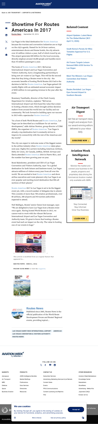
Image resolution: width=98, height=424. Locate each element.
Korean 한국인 (83, 395)
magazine (41, 269)
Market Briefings (25, 379)
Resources (23, 392)
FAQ (44, 395)
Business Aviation (7, 392)
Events (45, 385)
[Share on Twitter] (5, 42)
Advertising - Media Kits (86, 388)
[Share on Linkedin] (5, 35)
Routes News (16, 34)
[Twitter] (41, 365)
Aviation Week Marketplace (87, 376)
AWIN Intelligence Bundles (28, 376)
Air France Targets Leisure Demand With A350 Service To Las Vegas (80, 65)
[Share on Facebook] (5, 48)
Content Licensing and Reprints (53, 392)
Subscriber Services (49, 376)
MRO (3, 382)
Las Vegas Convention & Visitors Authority (31, 334)
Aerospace (5, 376)
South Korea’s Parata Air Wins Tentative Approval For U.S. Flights (79, 52)
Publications (24, 382)
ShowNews (82, 385)
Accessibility (6, 419)
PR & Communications (50, 388)
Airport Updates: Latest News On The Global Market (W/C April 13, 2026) (79, 38)
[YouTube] (50, 365)
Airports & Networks (31, 13)
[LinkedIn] (55, 365)
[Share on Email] (5, 29)
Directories (23, 388)
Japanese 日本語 (84, 392)
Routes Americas (51, 41)
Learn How (79, 218)
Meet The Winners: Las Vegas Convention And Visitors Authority (79, 79)
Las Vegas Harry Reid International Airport (32, 331)
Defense (4, 385)
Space (4, 388)
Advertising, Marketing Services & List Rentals (57, 379)
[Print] (5, 55)
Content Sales (47, 382)
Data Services (24, 385)
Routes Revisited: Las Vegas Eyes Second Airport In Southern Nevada (79, 92)
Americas (58, 331)
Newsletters (82, 382)
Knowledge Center (84, 379)
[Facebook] (46, 365)
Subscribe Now (79, 140)
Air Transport (14, 13)
